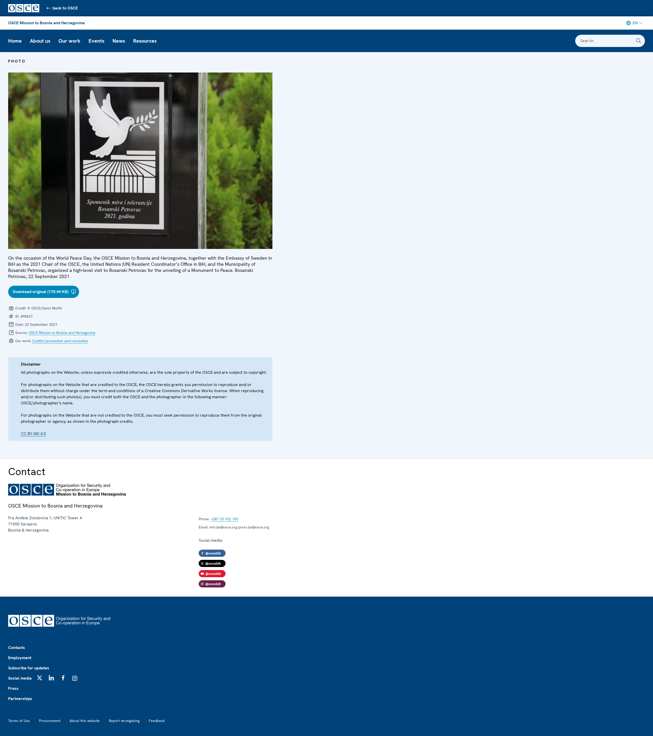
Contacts (16, 647)
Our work (69, 41)
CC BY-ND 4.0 (33, 433)
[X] (39, 678)
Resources (145, 41)
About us (40, 41)
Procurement (49, 720)
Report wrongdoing (124, 720)
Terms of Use (19, 720)
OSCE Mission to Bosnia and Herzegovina (46, 23)
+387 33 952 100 (224, 519)
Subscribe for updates (28, 668)
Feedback (157, 720)
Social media (20, 678)
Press (13, 688)
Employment (19, 657)
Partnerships (20, 698)
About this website (85, 720)
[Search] (639, 41)
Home (15, 41)
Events (96, 41)
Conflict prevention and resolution (60, 341)
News (118, 41)
